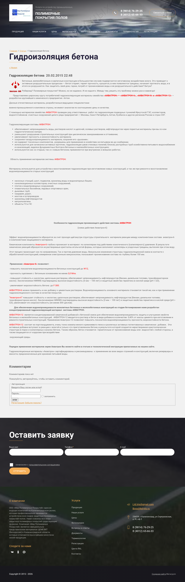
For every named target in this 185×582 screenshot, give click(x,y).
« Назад (13, 67)
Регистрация (17, 402)
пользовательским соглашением (44, 465)
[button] (162, 13)
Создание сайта (159, 574)
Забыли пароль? (33, 402)
